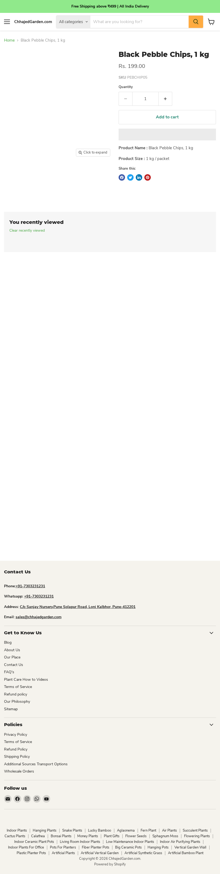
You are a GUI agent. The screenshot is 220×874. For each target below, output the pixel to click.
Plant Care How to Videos (26, 679)
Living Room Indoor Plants (80, 841)
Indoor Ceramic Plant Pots (34, 841)
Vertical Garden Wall (190, 847)
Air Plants (169, 830)
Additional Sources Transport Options (36, 764)
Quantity (126, 87)
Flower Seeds (135, 836)
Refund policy (15, 694)
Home (9, 40)
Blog (8, 642)
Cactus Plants (15, 836)
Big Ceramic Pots (128, 847)
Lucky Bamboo (99, 830)
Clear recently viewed (27, 230)
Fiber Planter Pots (95, 847)
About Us (12, 650)
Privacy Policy (15, 734)
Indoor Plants (17, 830)
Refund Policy (15, 749)
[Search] (196, 22)
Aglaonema (126, 830)
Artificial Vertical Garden (100, 853)
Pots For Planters (63, 847)
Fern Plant (148, 830)
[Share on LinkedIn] (139, 177)
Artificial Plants (63, 853)
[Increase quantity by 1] (165, 99)
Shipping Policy (17, 756)
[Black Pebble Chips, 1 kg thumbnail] (44, 172)
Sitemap (11, 709)
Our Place (12, 657)
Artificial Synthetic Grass (143, 853)
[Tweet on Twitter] (130, 177)
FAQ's (9, 672)
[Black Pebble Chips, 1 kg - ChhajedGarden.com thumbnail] (10, 172)
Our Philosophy (17, 701)
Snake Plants (72, 830)
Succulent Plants (195, 830)
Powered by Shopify (110, 864)
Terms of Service (18, 686)
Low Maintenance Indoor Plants (130, 841)
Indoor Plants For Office (26, 847)
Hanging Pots (158, 847)
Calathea (38, 836)
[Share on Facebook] (122, 177)
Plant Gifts (111, 836)
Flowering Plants (197, 836)
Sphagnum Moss (165, 836)
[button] (167, 134)
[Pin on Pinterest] (147, 177)
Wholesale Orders (19, 771)
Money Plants (87, 836)
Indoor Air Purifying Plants (180, 841)
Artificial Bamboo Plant (185, 853)
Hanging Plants (44, 830)
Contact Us (13, 664)
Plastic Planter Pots (31, 853)
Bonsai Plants (61, 836)
